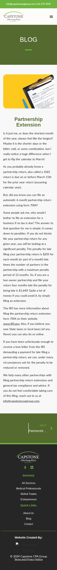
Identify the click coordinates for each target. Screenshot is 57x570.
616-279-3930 (43, 4)
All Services (28, 483)
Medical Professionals (28, 488)
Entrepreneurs (29, 499)
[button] (51, 16)
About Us (28, 513)
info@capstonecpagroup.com (20, 4)
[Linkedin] (31, 467)
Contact (28, 524)
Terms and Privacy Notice (28, 559)
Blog (28, 518)
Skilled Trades (28, 494)
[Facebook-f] (25, 467)
